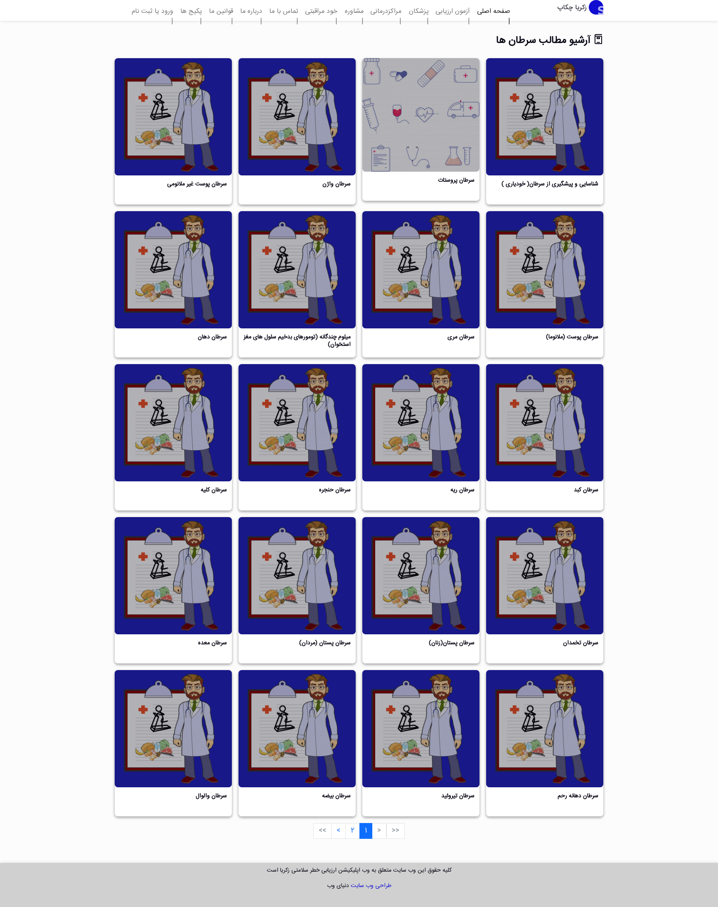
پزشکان (418, 11)
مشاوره (354, 11)
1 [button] (366, 830)
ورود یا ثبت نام (152, 11)
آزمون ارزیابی (452, 11)
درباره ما (251, 11)
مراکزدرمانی (385, 11)
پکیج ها (191, 11)
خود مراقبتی (321, 11)
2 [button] (352, 830)
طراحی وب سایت (371, 886)
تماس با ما (283, 11)
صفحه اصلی (493, 11)
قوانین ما (221, 11)
